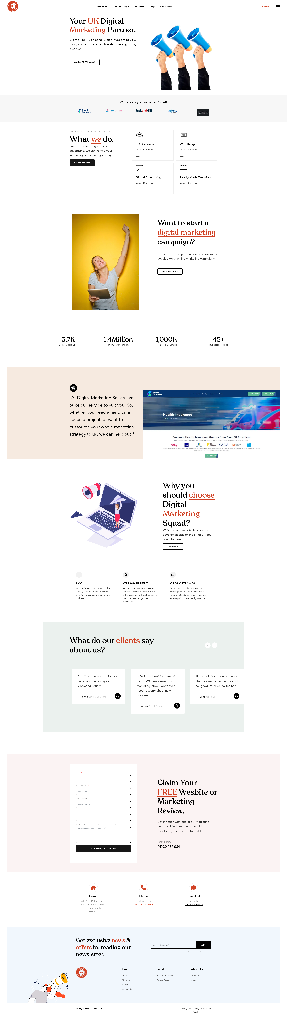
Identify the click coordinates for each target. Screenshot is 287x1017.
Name (78, 773)
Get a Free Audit (170, 271)
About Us (139, 6)
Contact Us (166, 6)
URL (77, 812)
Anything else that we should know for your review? (96, 825)
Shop (152, 6)
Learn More (172, 546)
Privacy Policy (162, 980)
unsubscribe (206, 952)
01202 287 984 (168, 846)
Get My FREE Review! (84, 62)
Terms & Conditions (165, 975)
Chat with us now (194, 904)
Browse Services (82, 162)
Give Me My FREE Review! (103, 848)
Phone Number (82, 786)
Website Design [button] (121, 6)
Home (124, 975)
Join (203, 944)
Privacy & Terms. (83, 1008)
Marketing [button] (102, 6)
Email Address (81, 799)
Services (125, 984)
